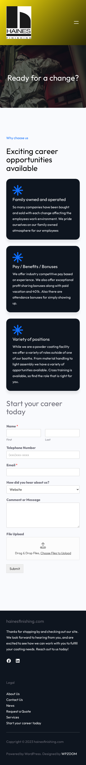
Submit (15, 569)
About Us (13, 694)
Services (12, 717)
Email (12, 465)
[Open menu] (76, 22)
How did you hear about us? (27, 482)
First (9, 439)
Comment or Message (23, 500)
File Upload (15, 534)
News (10, 705)
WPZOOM (69, 754)
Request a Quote (18, 711)
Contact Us (14, 700)
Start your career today (23, 723)
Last (48, 439)
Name (12, 426)
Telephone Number (21, 448)
